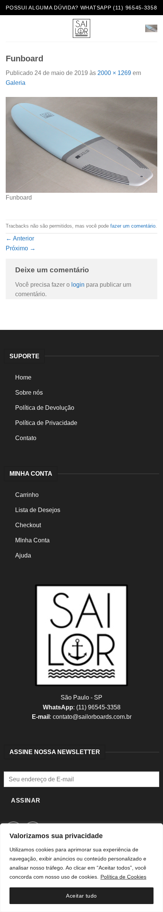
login (78, 284)
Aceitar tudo (81, 896)
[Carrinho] (151, 28)
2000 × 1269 (114, 73)
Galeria (15, 83)
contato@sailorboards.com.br (92, 717)
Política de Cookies (123, 877)
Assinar (25, 800)
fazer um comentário (132, 226)
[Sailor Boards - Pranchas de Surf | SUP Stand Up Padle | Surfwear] (81, 28)
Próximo (21, 248)
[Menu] (10, 28)
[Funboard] (81, 144)
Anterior (20, 238)
